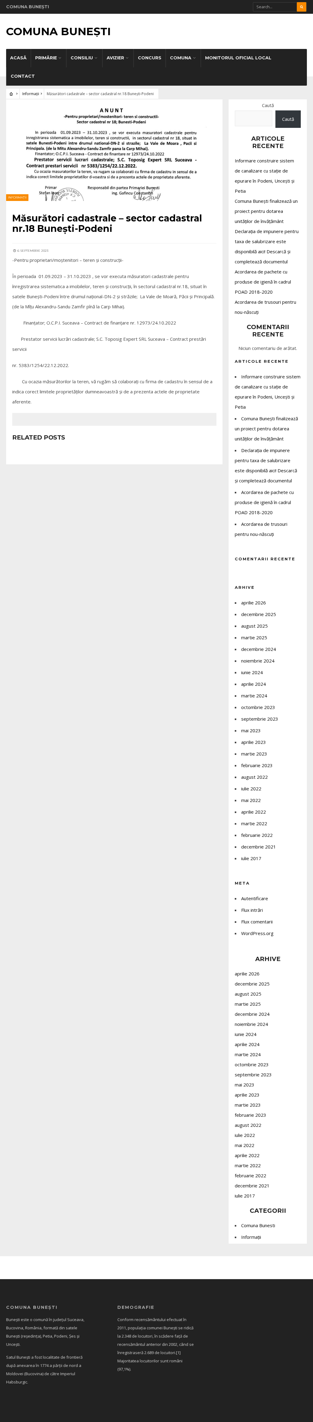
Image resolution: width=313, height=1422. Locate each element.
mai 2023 (251, 730)
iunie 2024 (252, 672)
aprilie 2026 (253, 603)
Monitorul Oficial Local (238, 58)
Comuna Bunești (58, 31)
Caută (268, 105)
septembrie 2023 (259, 719)
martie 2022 (254, 823)
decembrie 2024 (258, 649)
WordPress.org (257, 933)
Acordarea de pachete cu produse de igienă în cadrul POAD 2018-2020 (263, 282)
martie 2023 (254, 754)
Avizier (115, 58)
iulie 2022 (251, 788)
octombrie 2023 (258, 707)
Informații (30, 93)
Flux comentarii (257, 922)
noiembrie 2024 (257, 661)
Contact (23, 76)
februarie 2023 (257, 765)
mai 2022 (251, 800)
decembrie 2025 (258, 614)
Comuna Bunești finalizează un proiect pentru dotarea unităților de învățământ (266, 211)
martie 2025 (254, 637)
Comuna (180, 58)
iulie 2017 (251, 858)
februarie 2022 (257, 835)
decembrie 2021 (258, 847)
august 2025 (254, 626)
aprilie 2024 (253, 684)
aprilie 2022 (253, 812)
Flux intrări (252, 910)
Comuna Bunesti (258, 1225)
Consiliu (82, 58)
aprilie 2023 (253, 742)
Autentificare (254, 898)
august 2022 (254, 777)
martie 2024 (254, 695)
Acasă (18, 58)
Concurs (149, 58)
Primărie (46, 58)
